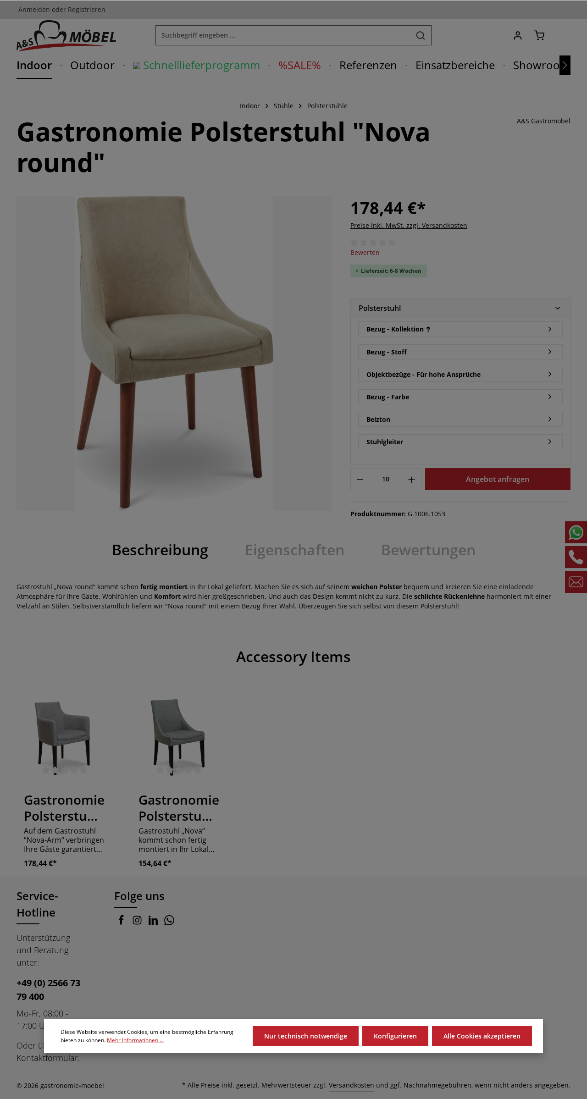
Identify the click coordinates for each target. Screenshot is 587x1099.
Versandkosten (351, 1085)
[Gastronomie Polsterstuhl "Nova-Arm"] (65, 737)
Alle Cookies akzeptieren (482, 1036)
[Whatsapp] (169, 922)
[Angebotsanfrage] (560, 35)
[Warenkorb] (539, 35)
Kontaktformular (47, 1057)
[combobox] (282, 35)
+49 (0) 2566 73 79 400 (48, 990)
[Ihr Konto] (517, 35)
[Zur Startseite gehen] (66, 35)
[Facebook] (122, 922)
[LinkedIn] (154, 922)
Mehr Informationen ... (135, 1040)
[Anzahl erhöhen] (411, 479)
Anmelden (34, 10)
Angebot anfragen (497, 479)
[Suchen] (421, 35)
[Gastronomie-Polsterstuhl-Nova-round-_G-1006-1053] (174, 353)
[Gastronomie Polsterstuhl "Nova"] (179, 737)
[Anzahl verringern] (360, 479)
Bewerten (365, 252)
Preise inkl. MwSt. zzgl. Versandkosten (408, 225)
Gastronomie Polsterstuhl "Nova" (178, 808)
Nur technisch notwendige (305, 1036)
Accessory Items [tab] (293, 656)
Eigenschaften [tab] (294, 549)
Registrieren (86, 10)
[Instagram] (138, 922)
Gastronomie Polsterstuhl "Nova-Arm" (64, 808)
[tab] (160, 549)
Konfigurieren (395, 1036)
